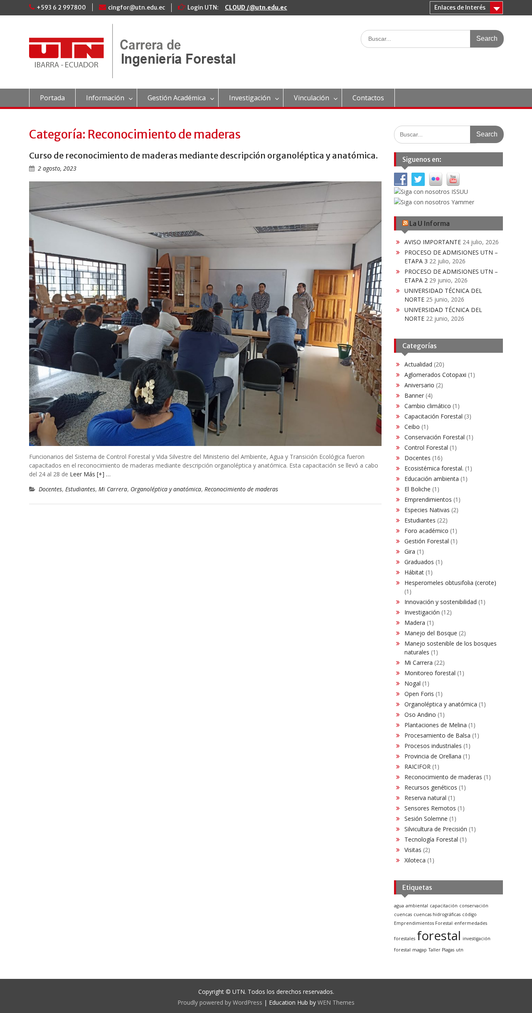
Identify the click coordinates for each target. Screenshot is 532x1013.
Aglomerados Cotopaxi (435, 375)
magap (419, 950)
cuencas (403, 914)
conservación (473, 906)
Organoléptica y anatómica (166, 489)
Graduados (419, 562)
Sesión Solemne (426, 818)
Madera (414, 623)
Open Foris (419, 694)
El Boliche (417, 489)
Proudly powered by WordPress (219, 1002)
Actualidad (418, 364)
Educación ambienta (431, 479)
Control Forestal (426, 447)
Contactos (368, 97)
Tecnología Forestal (431, 839)
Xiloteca (415, 860)
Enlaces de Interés (459, 7)
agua (399, 906)
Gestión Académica (177, 97)
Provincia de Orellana (432, 756)
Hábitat (414, 572)
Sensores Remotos (430, 808)
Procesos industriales (433, 746)
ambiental (417, 906)
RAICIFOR (417, 766)
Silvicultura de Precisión (435, 829)
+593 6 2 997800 (61, 7)
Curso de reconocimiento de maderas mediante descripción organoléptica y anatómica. (203, 155)
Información (105, 97)
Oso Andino (420, 714)
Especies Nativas (427, 510)
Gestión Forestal (426, 541)
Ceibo (412, 427)
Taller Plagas (441, 950)
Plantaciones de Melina (435, 725)
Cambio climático (427, 406)
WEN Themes (336, 1002)
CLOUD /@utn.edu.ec (256, 7)
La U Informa (429, 223)
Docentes (50, 489)
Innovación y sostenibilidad (440, 602)
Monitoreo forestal (430, 673)
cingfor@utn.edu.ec (136, 7)
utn (459, 950)
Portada (52, 97)
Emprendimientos (428, 499)
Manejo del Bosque (430, 633)
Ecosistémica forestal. (433, 468)
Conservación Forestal (434, 437)
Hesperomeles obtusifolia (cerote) (450, 583)
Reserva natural (425, 798)
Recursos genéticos (430, 787)
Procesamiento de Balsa (437, 735)
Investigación (250, 97)
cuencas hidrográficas (437, 914)
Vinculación (311, 97)
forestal (439, 935)
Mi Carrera (113, 489)
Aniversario (419, 385)
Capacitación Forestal (433, 416)
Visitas (412, 850)
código (469, 914)
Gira (409, 551)
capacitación (444, 906)
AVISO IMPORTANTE (432, 242)
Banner (414, 395)
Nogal (412, 683)
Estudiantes (80, 489)
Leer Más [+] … (90, 474)
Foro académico (426, 531)
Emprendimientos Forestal (423, 923)
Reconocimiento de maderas (241, 489)
